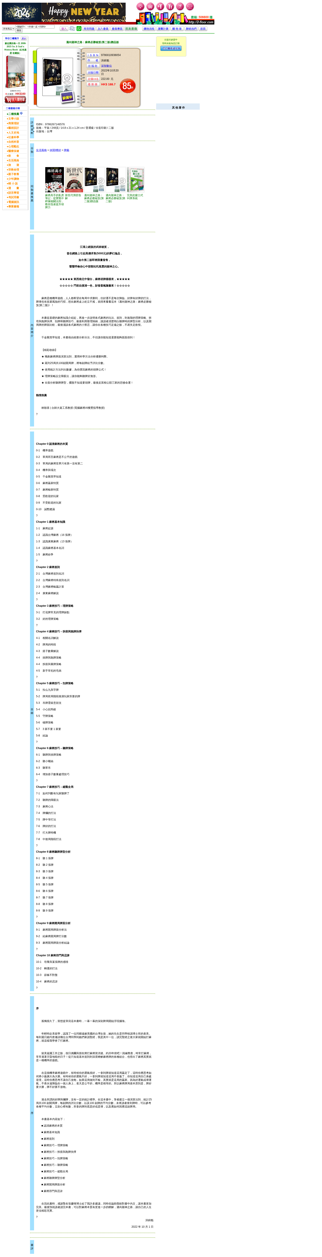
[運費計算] (163, 30)
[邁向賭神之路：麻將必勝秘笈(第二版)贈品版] (94, 179)
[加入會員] (160, 10)
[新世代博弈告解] (74, 179)
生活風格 (41, 150)
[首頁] (190, 10)
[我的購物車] (150, 10)
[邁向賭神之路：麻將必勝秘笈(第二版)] (116, 179)
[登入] (64, 30)
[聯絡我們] (191, 30)
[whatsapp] (79, 30)
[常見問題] (180, 10)
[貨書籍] (131, 30)
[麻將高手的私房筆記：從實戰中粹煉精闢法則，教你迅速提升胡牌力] (54, 179)
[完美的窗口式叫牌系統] (135, 179)
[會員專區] (117, 30)
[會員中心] (170, 10)
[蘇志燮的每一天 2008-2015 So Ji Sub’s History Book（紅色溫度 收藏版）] (15, 72)
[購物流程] (149, 30)
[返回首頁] (203, 30)
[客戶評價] (72, 30)
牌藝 (66, 150)
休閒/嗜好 (55, 150)
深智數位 (106, 65)
